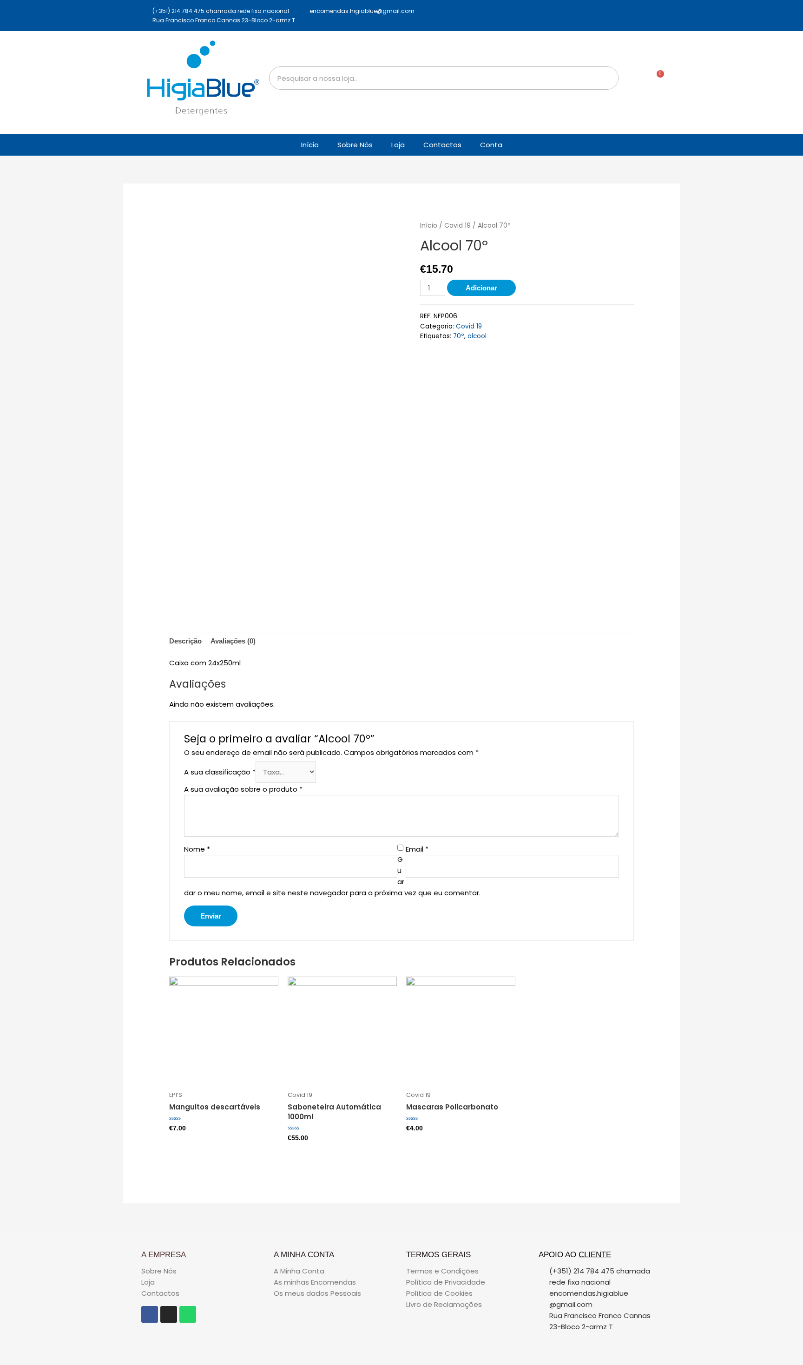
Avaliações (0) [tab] (233, 641)
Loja (398, 145)
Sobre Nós (355, 145)
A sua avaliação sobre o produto (243, 789)
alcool (477, 336)
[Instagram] (168, 1314)
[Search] (606, 78)
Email (417, 849)
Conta (491, 145)
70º (458, 336)
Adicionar (481, 288)
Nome (197, 849)
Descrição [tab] (185, 641)
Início (310, 145)
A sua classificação (220, 772)
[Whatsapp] (187, 1314)
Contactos (442, 145)
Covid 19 (457, 225)
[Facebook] (149, 1314)
